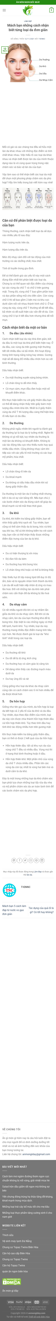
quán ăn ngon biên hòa (15, 1271)
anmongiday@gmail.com (36, 1154)
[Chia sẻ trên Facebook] (19, 860)
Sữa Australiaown (36, 1309)
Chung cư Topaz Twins (15, 1259)
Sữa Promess (17, 1309)
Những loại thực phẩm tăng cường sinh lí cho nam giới (27, 1214)
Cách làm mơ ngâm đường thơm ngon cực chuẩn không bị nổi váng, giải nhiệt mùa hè (25, 1178)
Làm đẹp (28, 21)
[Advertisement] (28, 115)
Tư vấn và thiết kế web (17, 1317)
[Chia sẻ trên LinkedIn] (42, 860)
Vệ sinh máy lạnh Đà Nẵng (17, 1241)
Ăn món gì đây (10, 1290)
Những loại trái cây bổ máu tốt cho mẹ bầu (25, 1206)
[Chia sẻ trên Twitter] (25, 860)
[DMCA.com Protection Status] (11, 1281)
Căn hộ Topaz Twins (13, 1265)
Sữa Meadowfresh (36, 1307)
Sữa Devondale (17, 1307)
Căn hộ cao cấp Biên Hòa (16, 1253)
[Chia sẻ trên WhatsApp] (13, 860)
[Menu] (4, 10)
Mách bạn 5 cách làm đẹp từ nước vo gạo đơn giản (14, 910)
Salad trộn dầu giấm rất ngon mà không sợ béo (25, 1188)
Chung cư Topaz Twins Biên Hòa (20, 1247)
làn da (29, 875)
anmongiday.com (36, 1313)
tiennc (42, 39)
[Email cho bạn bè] (30, 860)
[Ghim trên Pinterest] (36, 860)
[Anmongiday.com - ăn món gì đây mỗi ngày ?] (28, 10)
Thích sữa (7, 1235)
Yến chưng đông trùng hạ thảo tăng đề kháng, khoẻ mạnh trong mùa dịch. (27, 1198)
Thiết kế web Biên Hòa (39, 1317)
